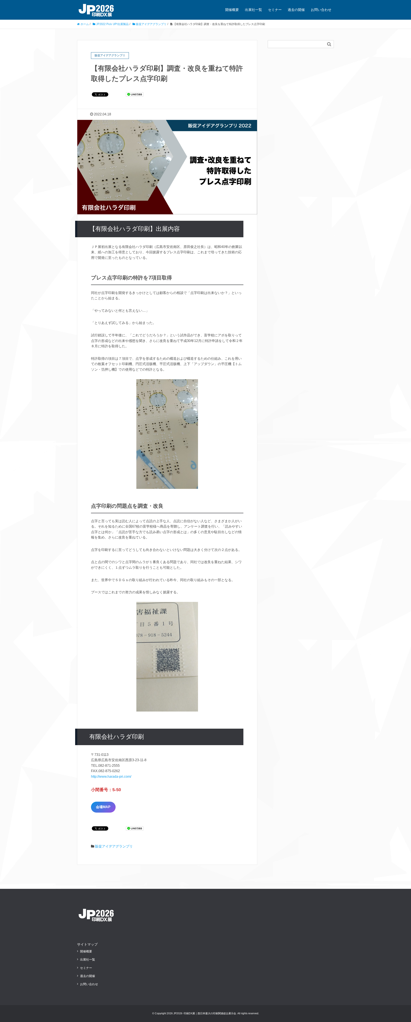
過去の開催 (296, 10)
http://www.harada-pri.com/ (111, 776)
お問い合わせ (321, 10)
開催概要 (232, 10)
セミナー (275, 10)
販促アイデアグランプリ (114, 846)
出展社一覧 (253, 10)
